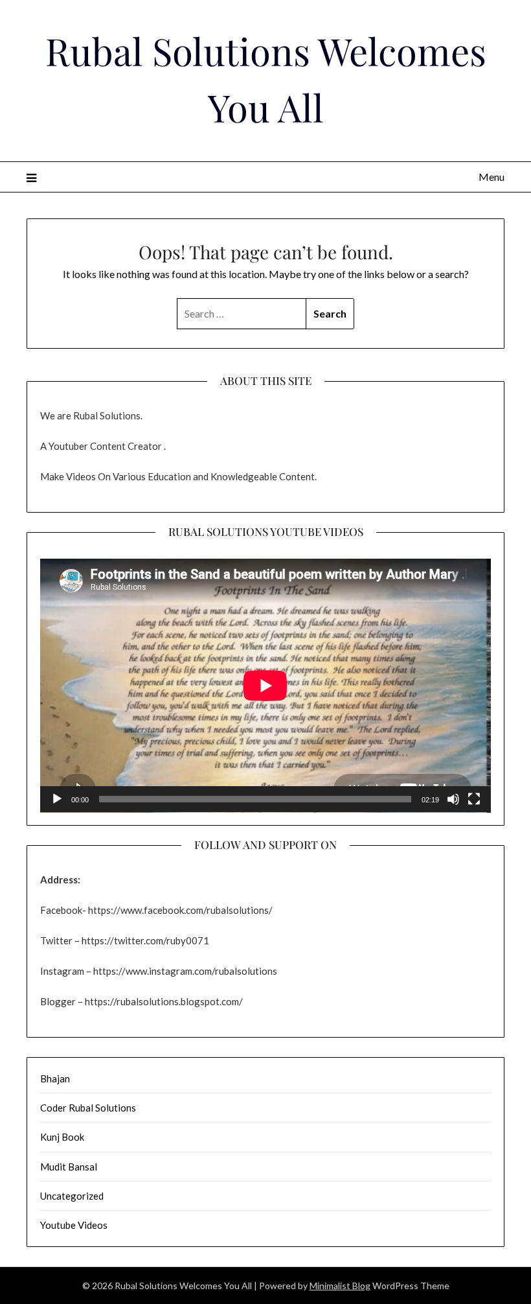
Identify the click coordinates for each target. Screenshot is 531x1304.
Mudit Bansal (68, 1166)
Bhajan (55, 1078)
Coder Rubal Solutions (88, 1107)
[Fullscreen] (474, 799)
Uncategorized (72, 1196)
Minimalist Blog (340, 1285)
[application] (265, 686)
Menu (491, 176)
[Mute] (453, 799)
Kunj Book (62, 1137)
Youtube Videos (73, 1225)
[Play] (57, 799)
